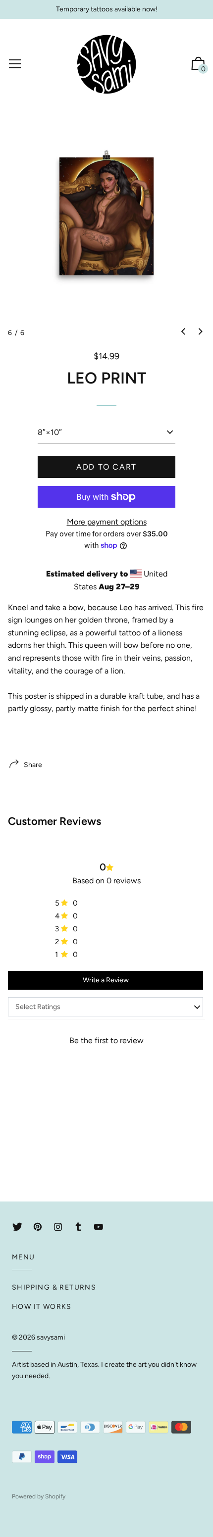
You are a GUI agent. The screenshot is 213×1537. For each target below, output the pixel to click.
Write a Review (106, 980)
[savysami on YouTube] (98, 1227)
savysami (51, 1337)
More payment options (107, 522)
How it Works (42, 1306)
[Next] (201, 332)
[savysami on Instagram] (58, 1227)
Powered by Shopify (38, 1496)
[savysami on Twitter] (17, 1227)
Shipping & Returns (54, 1287)
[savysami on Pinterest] (37, 1227)
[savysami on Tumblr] (78, 1227)
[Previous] (183, 332)
